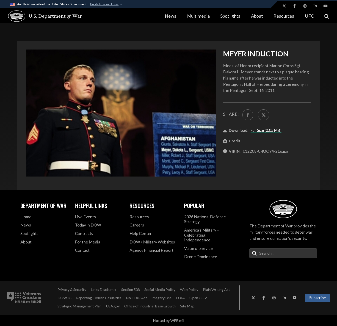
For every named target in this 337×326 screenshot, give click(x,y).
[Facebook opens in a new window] (294, 6)
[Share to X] (263, 114)
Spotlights (230, 16)
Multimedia (198, 16)
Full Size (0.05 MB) (266, 130)
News (170, 16)
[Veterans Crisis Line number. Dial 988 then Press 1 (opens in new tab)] (24, 298)
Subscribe (317, 297)
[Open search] (327, 15)
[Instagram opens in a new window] (304, 6)
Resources (283, 16)
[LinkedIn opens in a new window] (315, 6)
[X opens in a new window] (284, 6)
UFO (310, 16)
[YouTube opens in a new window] (325, 6)
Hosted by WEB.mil (168, 320)
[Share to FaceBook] (247, 114)
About (257, 16)
